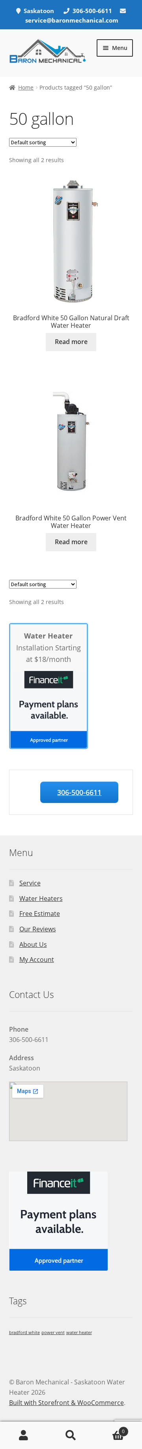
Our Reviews (37, 929)
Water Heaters (41, 898)
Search (71, 1435)
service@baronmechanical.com (71, 20)
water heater (79, 1332)
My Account (36, 959)
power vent (53, 1332)
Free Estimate (39, 913)
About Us (33, 944)
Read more (71, 341)
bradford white (24, 1332)
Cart (110, 1428)
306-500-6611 (93, 11)
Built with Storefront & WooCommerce (66, 1402)
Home (26, 87)
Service (30, 883)
